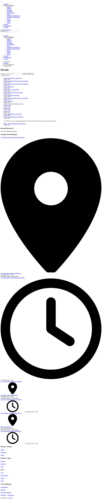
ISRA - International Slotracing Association (15, 123)
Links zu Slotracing (8, 5)
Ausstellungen (4, 487)
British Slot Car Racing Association (13, 78)
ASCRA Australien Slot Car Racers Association (16, 98)
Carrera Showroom (8, 86)
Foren (8, 14)
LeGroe (11, 498)
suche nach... (4, 73)
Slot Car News (7, 105)
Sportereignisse (7, 25)
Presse (8, 23)
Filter (24, 73)
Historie (9, 20)
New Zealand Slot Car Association (12, 114)
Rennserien (10, 11)
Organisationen (11, 13)
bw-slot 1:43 (7, 111)
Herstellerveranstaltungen (13, 15)
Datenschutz (11, 495)
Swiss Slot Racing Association (11, 95)
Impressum (3, 495)
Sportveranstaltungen (6, 492)
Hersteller (9, 10)
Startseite (6, 4)
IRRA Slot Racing (8, 101)
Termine (6, 24)
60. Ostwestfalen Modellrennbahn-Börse (11, 413)
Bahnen (9, 7)
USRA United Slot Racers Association (13, 117)
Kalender (6, 27)
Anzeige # (3, 75)
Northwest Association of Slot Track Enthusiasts (16, 84)
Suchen (2, 31)
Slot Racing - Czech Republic (11, 89)
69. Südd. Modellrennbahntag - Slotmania (11, 381)
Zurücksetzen (30, 73)
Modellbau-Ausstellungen (13, 17)
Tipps (8, 18)
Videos (9, 21)
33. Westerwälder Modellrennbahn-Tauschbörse (13, 137)
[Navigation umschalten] (1, 33)
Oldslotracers (7, 108)
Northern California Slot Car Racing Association (16, 81)
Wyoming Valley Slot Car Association (13, 92)
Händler (9, 8)
